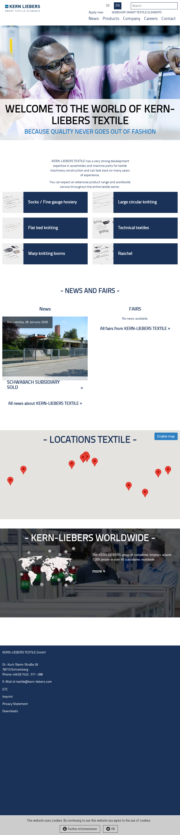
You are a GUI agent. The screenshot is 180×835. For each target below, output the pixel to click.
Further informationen (82, 829)
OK (113, 829)
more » (98, 571)
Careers (151, 19)
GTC (5, 689)
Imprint (7, 697)
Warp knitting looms (46, 254)
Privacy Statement (15, 704)
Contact (168, 19)
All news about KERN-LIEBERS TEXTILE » (45, 403)
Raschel (125, 254)
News (94, 19)
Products (111, 19)
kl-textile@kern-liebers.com (32, 682)
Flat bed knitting (43, 228)
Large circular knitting (137, 202)
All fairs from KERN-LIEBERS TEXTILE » (135, 329)
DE (108, 5)
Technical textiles (133, 228)
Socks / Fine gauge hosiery (52, 202)
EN (118, 5)
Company (131, 19)
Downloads (10, 711)
